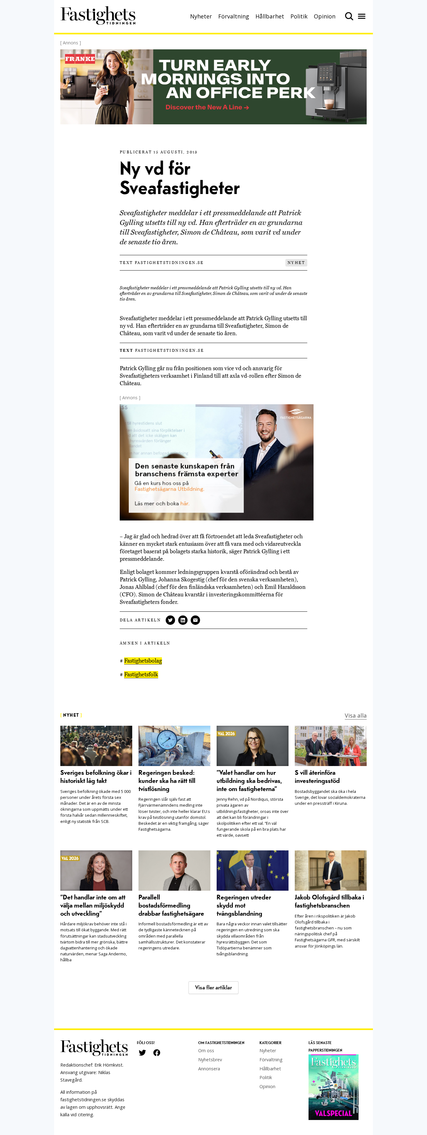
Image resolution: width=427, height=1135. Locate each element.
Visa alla (356, 715)
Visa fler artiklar (213, 988)
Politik (299, 16)
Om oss (206, 1050)
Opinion (324, 16)
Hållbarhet (269, 16)
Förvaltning (233, 16)
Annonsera (209, 1069)
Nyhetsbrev (210, 1060)
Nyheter (201, 16)
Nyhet (296, 263)
